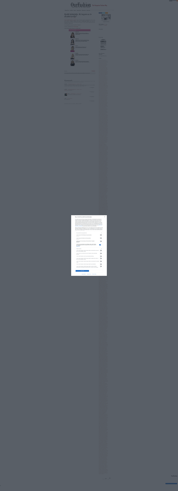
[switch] (100, 235)
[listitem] (89, 232)
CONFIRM (82, 270)
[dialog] (89, 245)
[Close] (105, 217)
